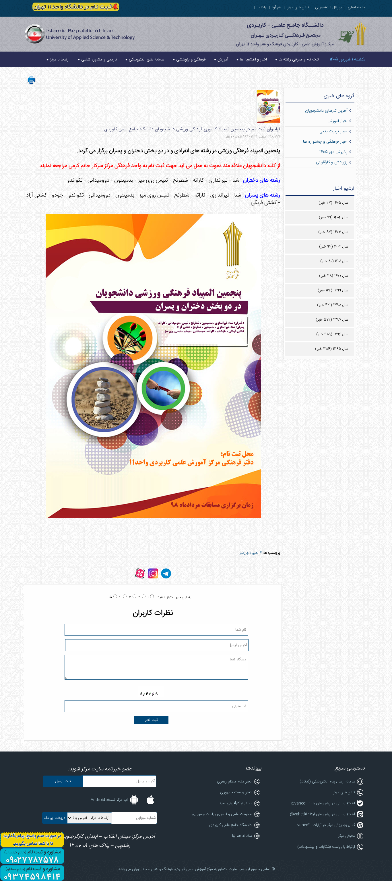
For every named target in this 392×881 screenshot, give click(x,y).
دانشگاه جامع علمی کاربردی (230, 825)
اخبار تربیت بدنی (333, 131)
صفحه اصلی (357, 7)
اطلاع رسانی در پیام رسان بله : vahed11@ (322, 803)
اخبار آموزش (337, 121)
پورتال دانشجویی (328, 7)
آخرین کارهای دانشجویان (326, 110)
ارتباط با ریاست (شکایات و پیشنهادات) (326, 847)
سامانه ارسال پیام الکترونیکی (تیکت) (327, 781)
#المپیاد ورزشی (250, 553)
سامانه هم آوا (242, 836)
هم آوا (276, 7)
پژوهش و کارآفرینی (332, 162)
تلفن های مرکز (298, 7)
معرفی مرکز (346, 836)
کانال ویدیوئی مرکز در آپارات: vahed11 (326, 825)
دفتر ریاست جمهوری (236, 792)
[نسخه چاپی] (31, 84)
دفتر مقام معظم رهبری (234, 781)
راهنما (262, 7)
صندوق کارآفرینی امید (235, 803)
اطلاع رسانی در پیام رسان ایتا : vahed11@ (322, 814)
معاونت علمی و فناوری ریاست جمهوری (222, 814)
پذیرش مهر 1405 (333, 152)
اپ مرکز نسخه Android (109, 800)
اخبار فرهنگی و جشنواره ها (325, 141)
